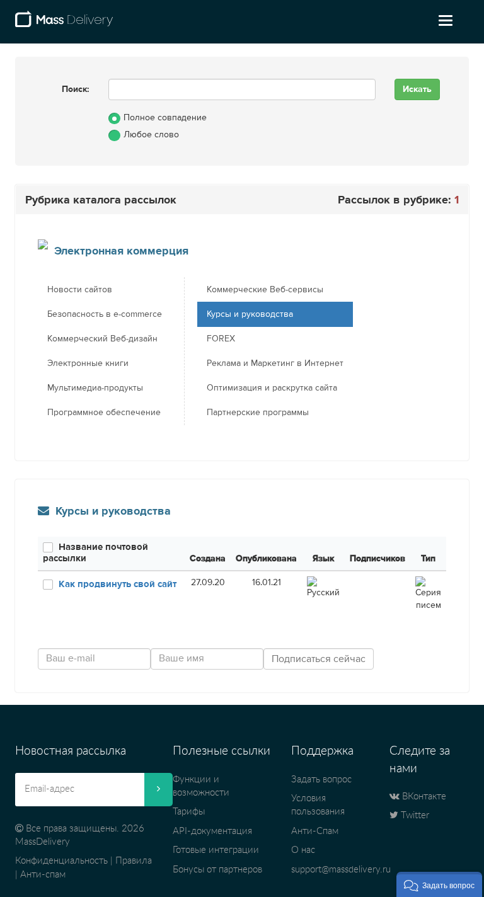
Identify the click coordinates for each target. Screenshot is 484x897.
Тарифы (189, 811)
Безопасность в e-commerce (104, 314)
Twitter (413, 815)
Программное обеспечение (104, 412)
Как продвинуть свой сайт (117, 584)
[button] (439, 884)
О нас (303, 850)
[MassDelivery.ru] (64, 24)
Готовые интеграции (216, 850)
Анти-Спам (314, 831)
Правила (133, 861)
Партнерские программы (258, 412)
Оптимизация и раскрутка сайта (272, 388)
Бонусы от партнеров (217, 869)
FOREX (221, 338)
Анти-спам (43, 874)
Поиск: (75, 89)
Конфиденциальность (61, 861)
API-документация (212, 831)
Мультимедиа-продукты (95, 388)
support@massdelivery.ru (341, 869)
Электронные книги (88, 363)
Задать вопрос (321, 779)
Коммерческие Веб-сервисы (265, 289)
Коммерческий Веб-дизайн (102, 338)
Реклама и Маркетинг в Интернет (275, 363)
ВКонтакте (423, 796)
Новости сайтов (79, 289)
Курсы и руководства (250, 314)
